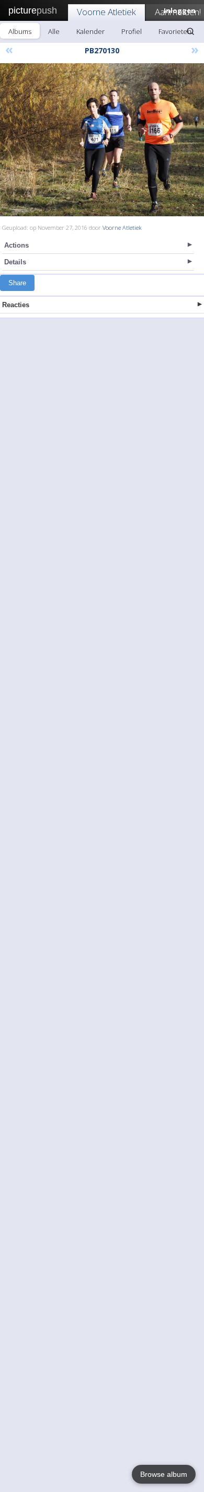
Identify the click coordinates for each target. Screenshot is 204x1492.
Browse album (163, 1474)
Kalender (90, 31)
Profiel (131, 31)
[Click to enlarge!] (102, 139)
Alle (54, 31)
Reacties (15, 305)
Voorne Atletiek (106, 12)
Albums (19, 31)
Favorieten (174, 31)
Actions (16, 245)
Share (17, 283)
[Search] (190, 31)
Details (15, 262)
